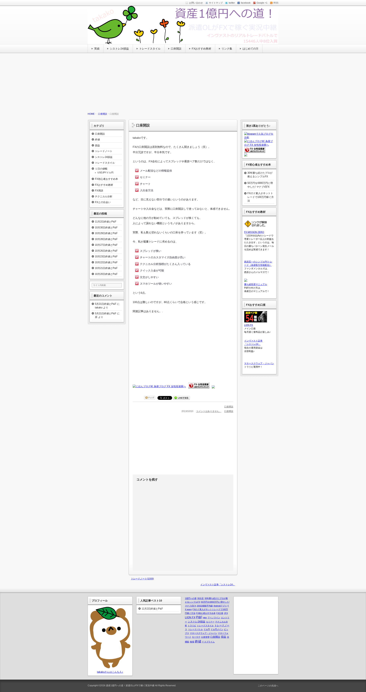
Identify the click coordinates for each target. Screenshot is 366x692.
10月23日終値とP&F (106, 256)
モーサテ (196, 637)
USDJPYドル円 (105, 172)
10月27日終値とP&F (106, 244)
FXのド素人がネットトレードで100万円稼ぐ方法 (260, 197)
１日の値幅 (101, 168)
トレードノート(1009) (142, 578)
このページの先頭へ (267, 685)
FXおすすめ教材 (201, 48)
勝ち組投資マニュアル (255, 284)
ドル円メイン (217, 629)
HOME (91, 114)
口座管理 (205, 637)
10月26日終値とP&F (106, 250)
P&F (199, 617)
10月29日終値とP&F (106, 233)
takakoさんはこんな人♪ (110, 671)
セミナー (210, 622)
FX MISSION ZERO (254, 232)
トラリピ (192, 625)
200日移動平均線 (205, 606)
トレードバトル (195, 629)
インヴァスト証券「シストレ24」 (217, 584)
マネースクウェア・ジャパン (259, 363)
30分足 (200, 598)
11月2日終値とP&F (105, 221)
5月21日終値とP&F (105, 303)
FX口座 (219, 613)
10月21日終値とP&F (106, 268)
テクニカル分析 (103, 196)
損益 (97, 145)
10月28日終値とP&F (106, 239)
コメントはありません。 (208, 411)
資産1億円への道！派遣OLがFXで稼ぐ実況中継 (130, 685)
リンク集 (227, 48)
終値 (97, 139)
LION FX (248, 325)
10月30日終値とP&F (106, 227)
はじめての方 (250, 48)
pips (205, 617)
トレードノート (103, 151)
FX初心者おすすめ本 (106, 179)
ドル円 (207, 629)
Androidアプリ (220, 606)
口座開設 (176, 48)
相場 (192, 642)
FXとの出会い (103, 202)
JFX (226, 613)
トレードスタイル (150, 48)
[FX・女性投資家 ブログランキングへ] (198, 386)
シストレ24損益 (119, 48)
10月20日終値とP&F (106, 274)
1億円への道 (191, 598)
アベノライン (214, 617)
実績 (97, 48)
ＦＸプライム (208, 642)
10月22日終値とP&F (106, 262)
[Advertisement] (183, 83)
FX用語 (99, 190)
